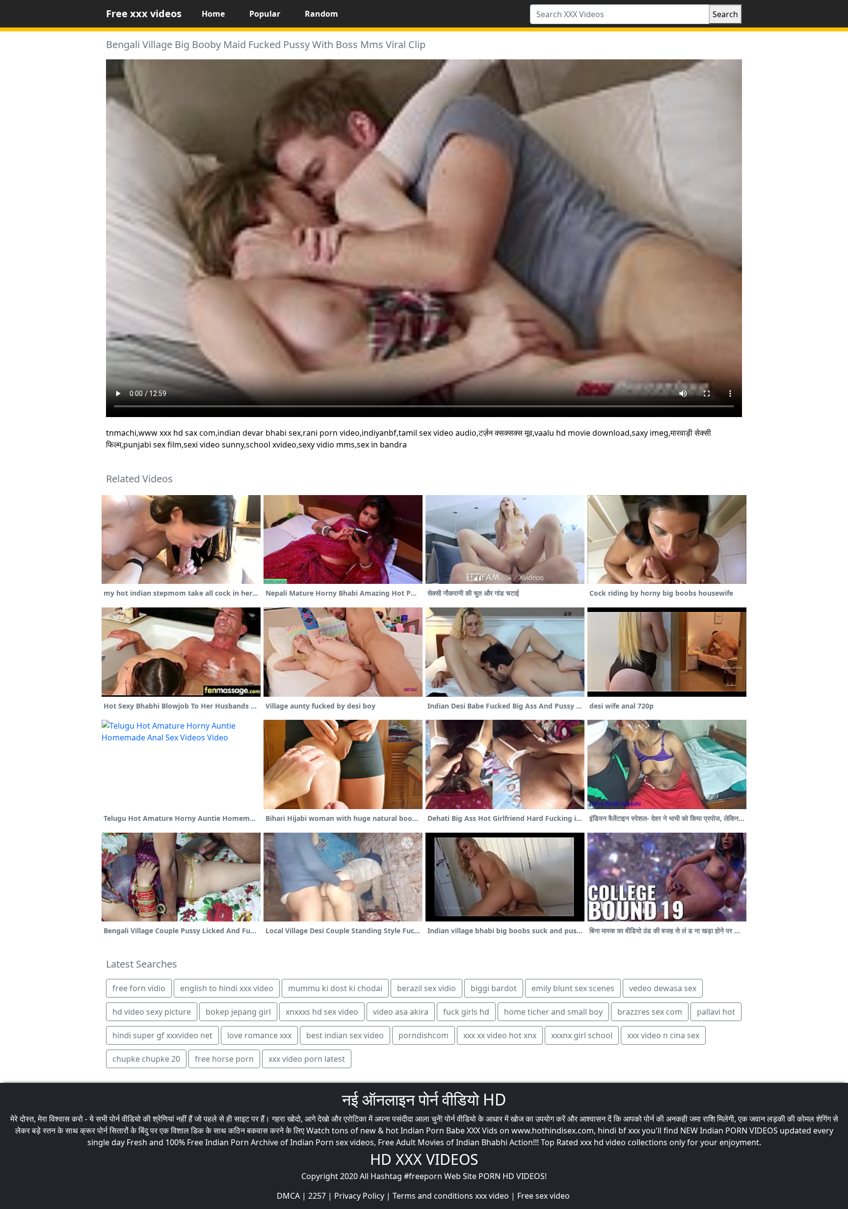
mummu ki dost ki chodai (335, 988)
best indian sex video (345, 1035)
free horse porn (224, 1058)
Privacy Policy (359, 1195)
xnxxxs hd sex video (322, 1011)
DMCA (288, 1195)
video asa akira (400, 1011)
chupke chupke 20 (146, 1058)
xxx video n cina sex (663, 1035)
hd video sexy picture (151, 1011)
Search (725, 14)
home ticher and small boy (553, 1011)
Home (213, 13)
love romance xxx (259, 1035)
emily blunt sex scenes (572, 988)
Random (321, 13)
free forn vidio (138, 988)
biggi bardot (494, 988)
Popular (264, 13)
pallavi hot (716, 1011)
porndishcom (423, 1035)
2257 (317, 1195)
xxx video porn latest (306, 1058)
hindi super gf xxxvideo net (162, 1035)
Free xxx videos (144, 13)
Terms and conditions (433, 1195)
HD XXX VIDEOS (424, 1159)
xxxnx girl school (581, 1035)
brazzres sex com (649, 1011)
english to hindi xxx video (226, 988)
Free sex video (543, 1195)
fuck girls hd (466, 1011)
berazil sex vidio (426, 988)
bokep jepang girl (238, 1011)
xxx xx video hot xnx (499, 1035)
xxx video (492, 1195)
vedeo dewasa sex (662, 988)
